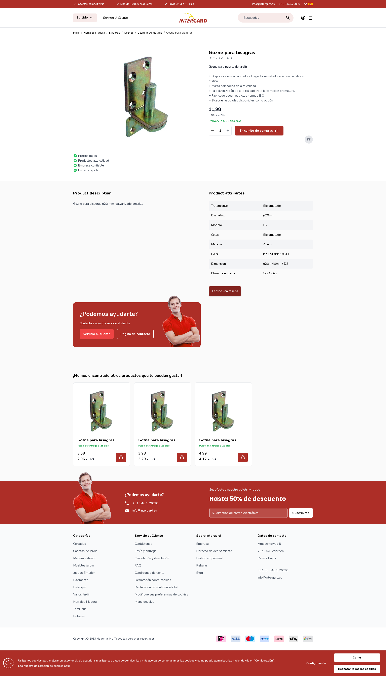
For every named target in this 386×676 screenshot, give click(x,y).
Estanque (79, 587)
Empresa (202, 544)
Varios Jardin (81, 594)
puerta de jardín (236, 66)
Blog (199, 573)
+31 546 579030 (289, 4)
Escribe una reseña (225, 291)
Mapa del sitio (144, 602)
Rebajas (79, 616)
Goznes (128, 33)
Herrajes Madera (94, 33)
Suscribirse (301, 513)
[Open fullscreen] (147, 96)
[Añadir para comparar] (309, 139)
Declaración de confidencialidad (156, 587)
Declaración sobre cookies (153, 580)
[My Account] (303, 17)
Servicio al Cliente (115, 18)
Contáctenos (143, 544)
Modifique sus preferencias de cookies (161, 594)
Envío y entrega (145, 551)
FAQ (138, 565)
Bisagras (114, 33)
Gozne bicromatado (150, 33)
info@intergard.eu (263, 4)
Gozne (213, 66)
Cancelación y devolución (152, 558)
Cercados (79, 544)
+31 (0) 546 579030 (273, 570)
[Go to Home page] (193, 18)
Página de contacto (135, 334)
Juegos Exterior (84, 573)
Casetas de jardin (85, 551)
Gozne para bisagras (95, 440)
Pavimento (80, 580)
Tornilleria (79, 609)
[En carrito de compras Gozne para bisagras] (121, 457)
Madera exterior (84, 558)
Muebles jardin (83, 565)
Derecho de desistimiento (214, 551)
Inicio (76, 33)
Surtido (82, 17)
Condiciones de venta (149, 573)
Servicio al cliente (97, 334)
